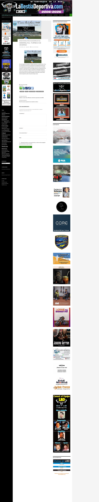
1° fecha (3, 112)
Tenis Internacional (6, 155)
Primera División (4, 151)
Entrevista (5, 126)
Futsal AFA (6, 130)
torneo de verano (40, 91)
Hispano (6, 136)
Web (20, 137)
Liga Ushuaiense (32, 91)
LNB (10, 141)
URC (6, 157)
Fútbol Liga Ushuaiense (31, 40)
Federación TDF (5, 128)
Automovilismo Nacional (5, 120)
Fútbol (26, 91)
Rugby (8, 151)
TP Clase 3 (3, 157)
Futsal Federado (8, 131)
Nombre (21, 128)
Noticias (5, 146)
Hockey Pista (5, 138)
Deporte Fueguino (23, 40)
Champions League (4, 123)
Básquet (6, 122)
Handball (3, 136)
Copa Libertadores (4, 124)
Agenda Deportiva (6, 113)
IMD (9, 138)
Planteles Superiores (5, 150)
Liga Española (4, 140)
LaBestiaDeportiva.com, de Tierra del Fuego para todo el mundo (16, 15)
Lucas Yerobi (4, 143)
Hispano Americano (5, 137)
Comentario (22, 113)
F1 (6, 127)
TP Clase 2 (8, 156)
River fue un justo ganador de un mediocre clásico (28, 101)
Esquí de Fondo (4, 127)
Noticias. (4, 148)
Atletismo (3, 114)
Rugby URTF (4, 152)
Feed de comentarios (5, 183)
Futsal (3, 130)
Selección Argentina (5, 153)
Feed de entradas (4, 182)
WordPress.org (4, 184)
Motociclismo (4, 144)
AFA (5, 112)
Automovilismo (6, 116)
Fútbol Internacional (6, 134)
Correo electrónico (23, 132)
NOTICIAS (38, 40)
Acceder (3, 180)
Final (8, 128)
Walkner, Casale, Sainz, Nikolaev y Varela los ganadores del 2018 (31, 97)
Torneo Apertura (4, 156)
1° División (22, 91)
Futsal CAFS (3, 131)
